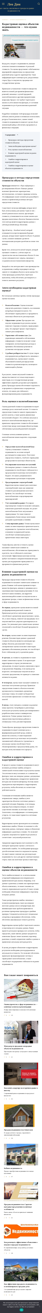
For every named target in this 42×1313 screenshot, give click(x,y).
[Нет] (39, 1307)
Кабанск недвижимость (13, 1168)
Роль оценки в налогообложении (20, 149)
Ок (21, 1310)
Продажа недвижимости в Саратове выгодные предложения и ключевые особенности (18, 1206)
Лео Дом (13, 4)
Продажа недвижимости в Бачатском (18, 1130)
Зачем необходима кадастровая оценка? (22, 146)
